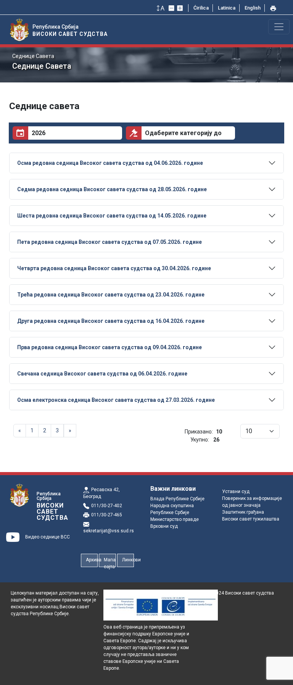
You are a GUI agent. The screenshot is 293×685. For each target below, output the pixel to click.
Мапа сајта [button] (110, 562)
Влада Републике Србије (177, 498)
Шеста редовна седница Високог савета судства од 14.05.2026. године (111, 216)
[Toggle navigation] (279, 26)
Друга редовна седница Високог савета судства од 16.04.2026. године (110, 321)
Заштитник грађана (243, 512)
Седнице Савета (33, 56)
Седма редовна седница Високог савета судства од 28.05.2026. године (112, 189)
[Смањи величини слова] (172, 8)
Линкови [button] (128, 560)
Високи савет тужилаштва (250, 519)
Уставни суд (236, 491)
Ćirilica (201, 8)
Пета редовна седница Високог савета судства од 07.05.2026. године (109, 242)
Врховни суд (164, 526)
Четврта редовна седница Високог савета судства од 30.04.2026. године (114, 268)
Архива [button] (92, 560)
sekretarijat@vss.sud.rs (108, 530)
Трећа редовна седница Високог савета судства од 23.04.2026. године (110, 295)
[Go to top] (277, 674)
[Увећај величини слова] (180, 8)
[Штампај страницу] (274, 8)
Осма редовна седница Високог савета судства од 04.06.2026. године (110, 163)
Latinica (226, 8)
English (253, 8)
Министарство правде (174, 519)
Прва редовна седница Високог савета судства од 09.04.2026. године (109, 347)
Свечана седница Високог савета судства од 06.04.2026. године (102, 374)
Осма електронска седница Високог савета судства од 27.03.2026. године (116, 400)
